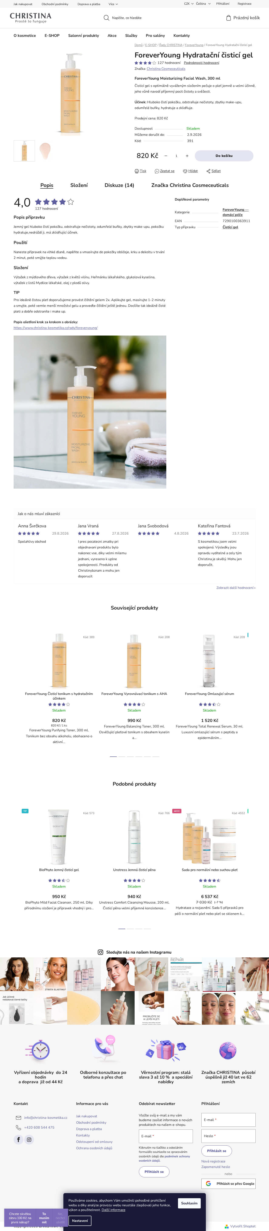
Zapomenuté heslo (215, 1167)
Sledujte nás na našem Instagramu (138, 952)
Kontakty (83, 1135)
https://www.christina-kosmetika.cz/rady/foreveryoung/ (56, 328)
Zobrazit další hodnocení (234, 587)
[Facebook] (18, 1140)
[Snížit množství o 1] (166, 156)
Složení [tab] (79, 185)
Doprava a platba (89, 4)
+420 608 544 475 (39, 1127)
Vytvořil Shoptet (243, 1226)
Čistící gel (230, 227)
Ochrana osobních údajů (94, 1148)
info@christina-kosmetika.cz (45, 1117)
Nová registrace (213, 1161)
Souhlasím (189, 1203)
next (252, 693)
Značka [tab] (190, 185)
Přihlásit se (154, 1171)
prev (17, 693)
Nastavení (80, 1220)
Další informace (113, 1210)
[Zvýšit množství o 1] (187, 156)
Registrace (244, 4)
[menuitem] (24, 35)
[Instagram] (29, 1140)
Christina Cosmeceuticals (166, 68)
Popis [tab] (46, 185)
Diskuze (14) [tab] (119, 185)
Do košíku (224, 156)
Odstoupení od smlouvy (94, 1141)
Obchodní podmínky (55, 4)
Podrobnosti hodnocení (201, 62)
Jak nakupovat (23, 4)
